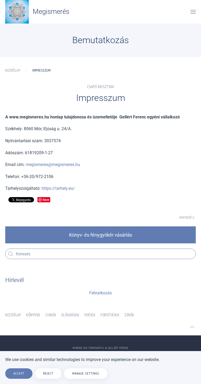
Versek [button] (89, 314)
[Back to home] (17, 12)
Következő (185, 217)
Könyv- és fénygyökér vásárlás (100, 235)
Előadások (70, 314)
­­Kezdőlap (13, 314)
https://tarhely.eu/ (58, 188)
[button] (193, 12)
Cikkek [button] (51, 314)
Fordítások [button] (109, 314)
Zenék (129, 314)
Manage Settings (85, 373)
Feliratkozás (100, 292)
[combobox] (100, 254)
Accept (18, 373)
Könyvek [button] (33, 314)
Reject (48, 373)
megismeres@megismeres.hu (53, 164)
